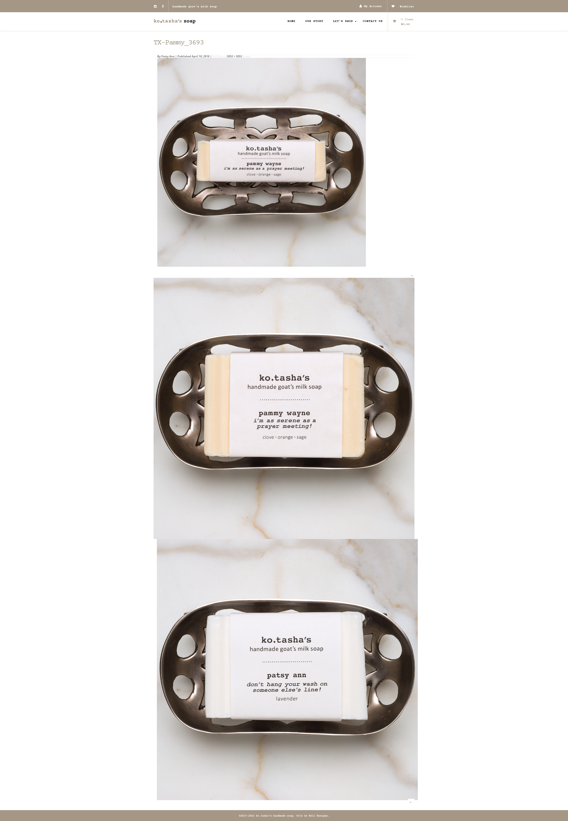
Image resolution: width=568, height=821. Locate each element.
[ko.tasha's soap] (175, 21)
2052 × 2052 (234, 56)
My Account (373, 6)
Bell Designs (318, 816)
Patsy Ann (168, 56)
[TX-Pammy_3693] (261, 162)
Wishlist (404, 7)
